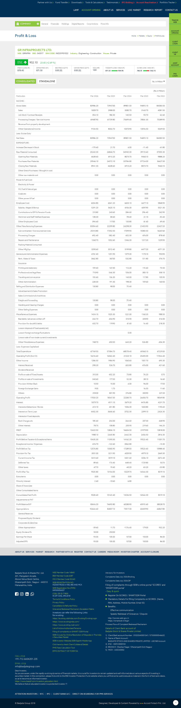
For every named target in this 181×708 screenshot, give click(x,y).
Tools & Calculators (94, 2)
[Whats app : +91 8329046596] (32, 593)
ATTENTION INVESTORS (26, 694)
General (44, 24)
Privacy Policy (58, 602)
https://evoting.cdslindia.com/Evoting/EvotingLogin (75, 618)
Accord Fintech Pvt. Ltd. (155, 703)
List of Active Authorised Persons (67, 628)
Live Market (134, 10)
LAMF (76, 10)
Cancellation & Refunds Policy (65, 606)
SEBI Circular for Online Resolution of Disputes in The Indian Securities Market (77, 636)
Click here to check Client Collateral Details (70, 644)
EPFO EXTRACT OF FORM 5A (65, 651)
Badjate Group (22, 8)
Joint (175, 64)
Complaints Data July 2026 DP (118, 581)
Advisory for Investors (114, 573)
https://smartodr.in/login (118, 621)
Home (134, 36)
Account (175, 32)
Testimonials (112, 2)
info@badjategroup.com (27, 666)
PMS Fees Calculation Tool (64, 648)
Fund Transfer (61, 2)
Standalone (47, 81)
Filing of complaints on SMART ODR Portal (70, 632)
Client (175, 43)
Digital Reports (78, 24)
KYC (42, 694)
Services (120, 10)
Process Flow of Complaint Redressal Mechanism (126, 624)
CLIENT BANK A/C (61, 694)
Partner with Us (45, 2)
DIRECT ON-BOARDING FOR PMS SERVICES (92, 694)
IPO (48, 694)
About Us (108, 10)
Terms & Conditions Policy (64, 599)
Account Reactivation (146, 2)
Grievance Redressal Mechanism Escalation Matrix (73, 609)
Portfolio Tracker (167, 2)
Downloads (76, 2)
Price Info (105, 24)
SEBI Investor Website (62, 641)
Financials (55, 24)
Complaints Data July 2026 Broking (120, 577)
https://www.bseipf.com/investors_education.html (36, 681)
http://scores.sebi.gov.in (118, 618)
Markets (142, 36)
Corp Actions (92, 24)
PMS (175, 75)
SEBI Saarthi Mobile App (82, 641)
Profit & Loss (159, 36)
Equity (149, 36)
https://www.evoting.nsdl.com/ (66, 625)
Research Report (153, 10)
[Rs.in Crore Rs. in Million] (158, 81)
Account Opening (91, 10)
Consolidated (25, 81)
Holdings (65, 24)
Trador (175, 21)
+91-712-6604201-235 (26, 659)
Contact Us (171, 10)
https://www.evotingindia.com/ (66, 622)
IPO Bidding (127, 2)
